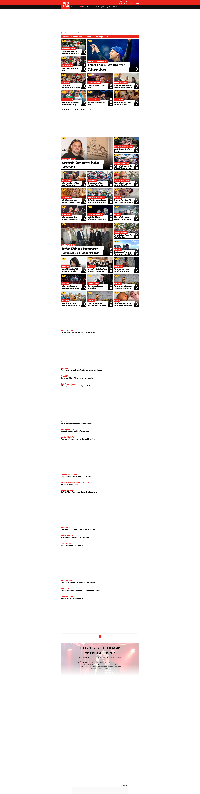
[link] (65, 4)
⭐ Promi (89, 7)
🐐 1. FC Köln (74, 7)
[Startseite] (62, 33)
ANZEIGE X (124, 785)
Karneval (70, 33)
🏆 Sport (96, 7)
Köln (66, 33)
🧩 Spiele (114, 7)
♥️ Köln (82, 7)
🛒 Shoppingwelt (105, 7)
